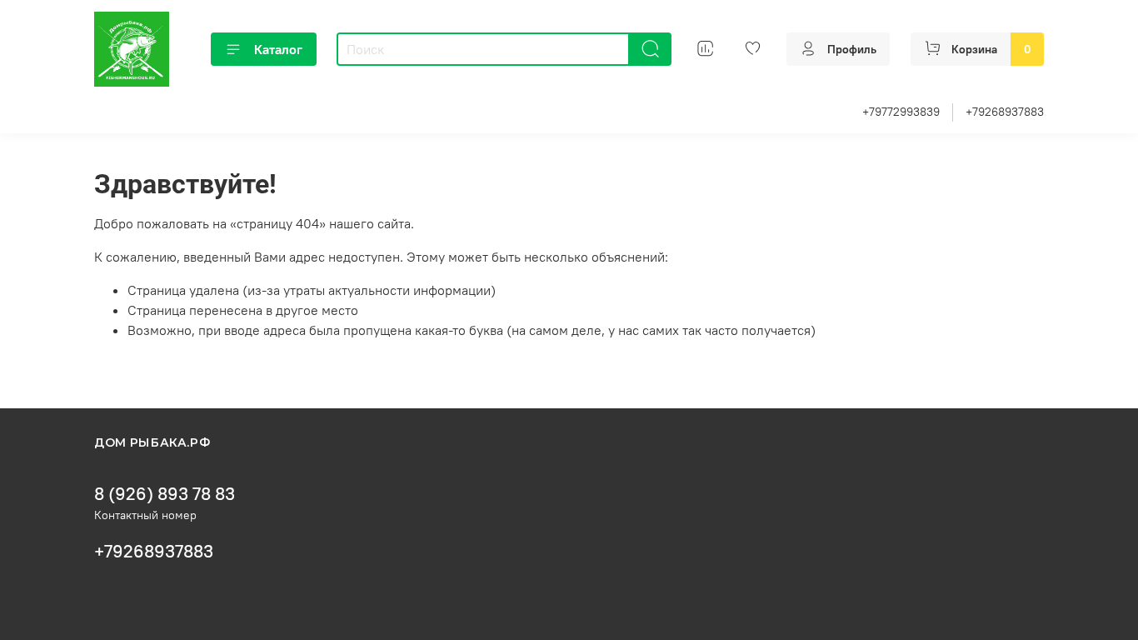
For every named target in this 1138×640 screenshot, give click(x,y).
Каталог (278, 49)
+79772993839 (901, 111)
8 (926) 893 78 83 (164, 493)
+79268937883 (1005, 111)
